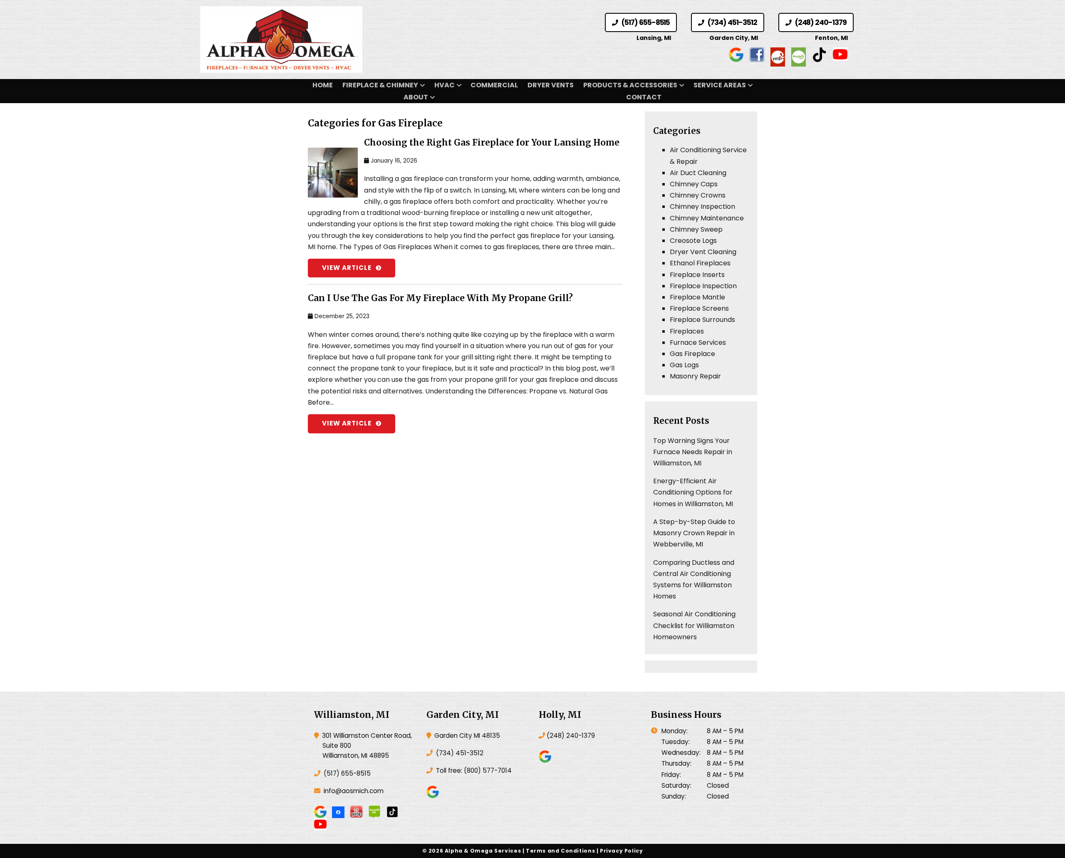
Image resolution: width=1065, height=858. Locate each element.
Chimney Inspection (702, 206)
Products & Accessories (630, 85)
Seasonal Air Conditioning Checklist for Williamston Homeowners (694, 625)
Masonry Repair (695, 376)
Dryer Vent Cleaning (703, 252)
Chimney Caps (694, 184)
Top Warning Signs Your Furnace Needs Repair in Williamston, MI (692, 452)
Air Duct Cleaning (698, 173)
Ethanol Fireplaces (700, 263)
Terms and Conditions (560, 850)
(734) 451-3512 (731, 22)
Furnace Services (698, 342)
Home (322, 85)
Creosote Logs (693, 240)
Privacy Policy (621, 850)
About (416, 97)
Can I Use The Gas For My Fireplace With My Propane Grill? (440, 298)
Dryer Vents (551, 85)
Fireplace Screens (699, 308)
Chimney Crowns (698, 195)
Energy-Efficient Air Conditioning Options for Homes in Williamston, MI (693, 492)
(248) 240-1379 (820, 22)
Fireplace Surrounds (702, 319)
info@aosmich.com (354, 790)
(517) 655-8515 (645, 22)
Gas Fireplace (692, 354)
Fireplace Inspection (703, 286)
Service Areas (719, 85)
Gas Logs (684, 365)
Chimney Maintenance (707, 218)
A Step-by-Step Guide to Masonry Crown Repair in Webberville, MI (694, 533)
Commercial (494, 85)
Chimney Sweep (696, 229)
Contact (643, 97)
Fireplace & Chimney (380, 85)
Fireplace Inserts (697, 274)
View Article (347, 267)
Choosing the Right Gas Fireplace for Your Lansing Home (491, 142)
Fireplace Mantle (697, 297)
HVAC (444, 85)
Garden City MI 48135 (466, 735)
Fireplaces (687, 331)
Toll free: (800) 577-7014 (473, 770)
